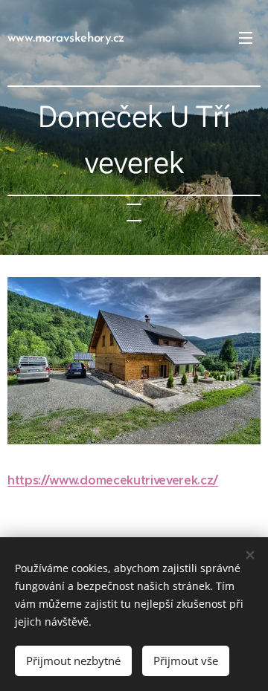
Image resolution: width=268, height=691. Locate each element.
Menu (246, 37)
